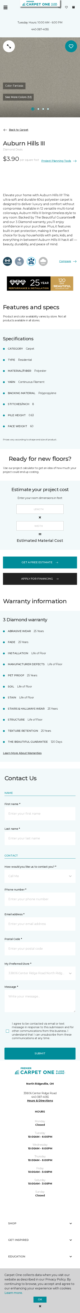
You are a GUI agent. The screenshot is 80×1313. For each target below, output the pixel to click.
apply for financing (37, 578)
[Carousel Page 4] (48, 109)
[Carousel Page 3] (43, 109)
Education (16, 1256)
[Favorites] (66, 7)
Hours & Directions (40, 1100)
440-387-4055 (40, 29)
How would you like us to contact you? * (30, 866)
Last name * (12, 828)
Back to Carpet (18, 129)
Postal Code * (13, 939)
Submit (40, 1053)
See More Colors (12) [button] (18, 97)
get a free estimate (37, 562)
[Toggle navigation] (5, 7)
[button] (59, 7)
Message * (11, 987)
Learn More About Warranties (22, 753)
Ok (40, 1299)
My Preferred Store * (17, 963)
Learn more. (13, 1293)
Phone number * (15, 889)
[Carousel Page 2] (38, 109)
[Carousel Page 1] (32, 109)
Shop (12, 1223)
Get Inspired (18, 1240)
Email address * (14, 914)
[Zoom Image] (9, 46)
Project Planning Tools (56, 161)
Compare (65, 261)
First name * (12, 804)
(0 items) (73, 7)
